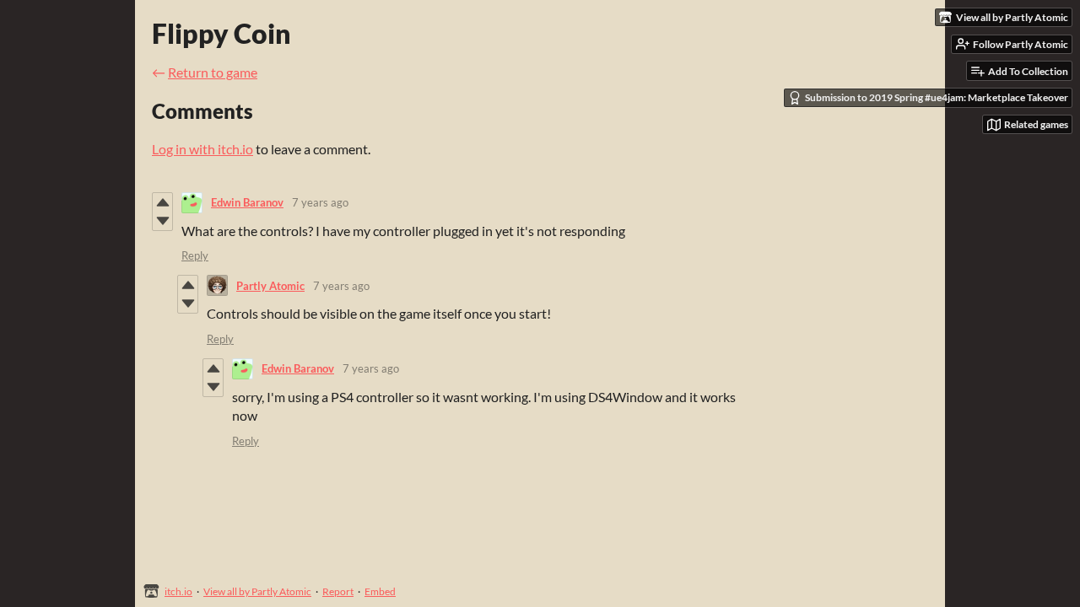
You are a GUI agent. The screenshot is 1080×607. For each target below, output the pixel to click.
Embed (380, 591)
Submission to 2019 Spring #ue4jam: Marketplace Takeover (936, 97)
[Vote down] (162, 221)
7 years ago (320, 202)
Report (338, 591)
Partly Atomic (270, 286)
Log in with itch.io (202, 149)
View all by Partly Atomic (257, 591)
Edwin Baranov (247, 202)
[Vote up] (162, 202)
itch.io (178, 591)
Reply (194, 255)
